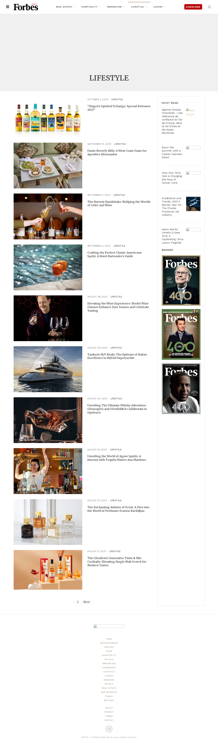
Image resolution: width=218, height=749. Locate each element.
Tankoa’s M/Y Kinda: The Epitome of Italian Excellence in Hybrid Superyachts (117, 356)
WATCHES (109, 700)
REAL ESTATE (109, 688)
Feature (109, 647)
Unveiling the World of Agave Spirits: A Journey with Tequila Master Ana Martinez (116, 457)
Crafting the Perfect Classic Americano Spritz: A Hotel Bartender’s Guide (114, 254)
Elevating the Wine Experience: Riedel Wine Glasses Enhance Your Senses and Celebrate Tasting (118, 307)
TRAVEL (109, 696)
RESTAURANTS (109, 692)
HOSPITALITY (109, 655)
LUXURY (109, 676)
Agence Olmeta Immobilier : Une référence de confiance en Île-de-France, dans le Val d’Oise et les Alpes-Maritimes (172, 121)
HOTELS (109, 659)
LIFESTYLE (117, 99)
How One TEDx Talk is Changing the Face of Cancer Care (172, 177)
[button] (209, 7)
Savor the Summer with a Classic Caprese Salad (172, 152)
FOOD (109, 651)
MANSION (109, 680)
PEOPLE (109, 684)
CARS (109, 639)
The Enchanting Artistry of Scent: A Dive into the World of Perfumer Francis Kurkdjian (118, 508)
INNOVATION (109, 663)
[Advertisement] (109, 46)
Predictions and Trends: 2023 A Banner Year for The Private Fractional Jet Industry (172, 207)
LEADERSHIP (109, 668)
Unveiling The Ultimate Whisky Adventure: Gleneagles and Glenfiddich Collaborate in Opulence (117, 409)
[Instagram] (109, 729)
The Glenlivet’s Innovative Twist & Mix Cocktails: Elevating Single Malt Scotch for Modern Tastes (116, 561)
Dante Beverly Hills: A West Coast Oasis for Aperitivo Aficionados (117, 152)
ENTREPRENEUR (109, 643)
